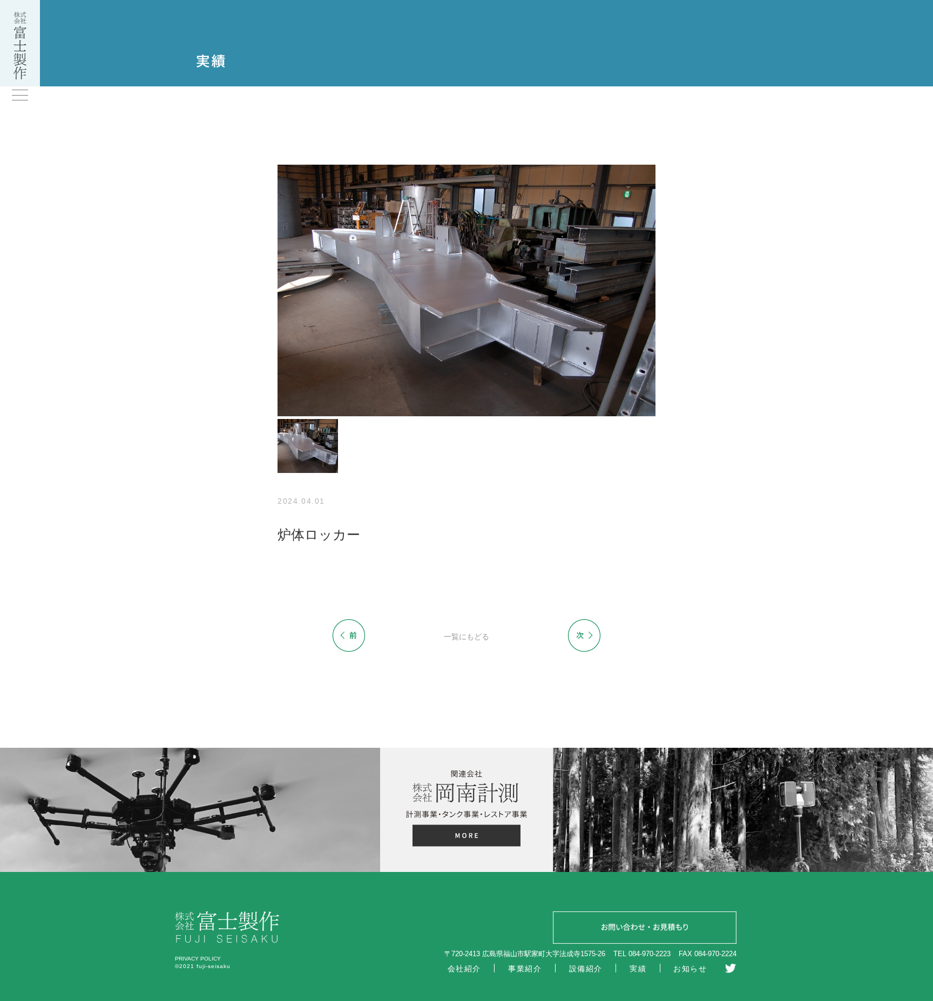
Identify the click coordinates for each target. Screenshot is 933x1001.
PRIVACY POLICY (198, 959)
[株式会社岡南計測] (466, 837)
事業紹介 (525, 968)
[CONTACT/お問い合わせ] (644, 929)
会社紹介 (464, 968)
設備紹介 (586, 968)
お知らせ (690, 968)
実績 (638, 968)
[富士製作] (19, 76)
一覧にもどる (466, 636)
